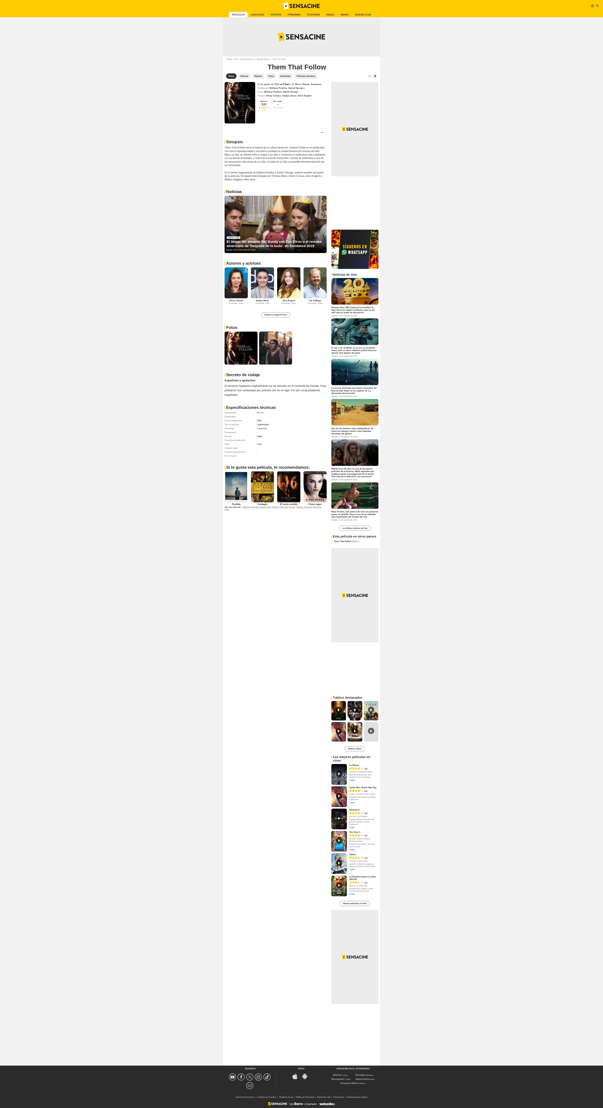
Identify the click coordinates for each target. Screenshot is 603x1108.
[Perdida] (236, 486)
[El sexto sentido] (288, 486)
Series (344, 14)
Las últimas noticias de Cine (354, 528)
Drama (306, 84)
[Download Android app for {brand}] (306, 1076)
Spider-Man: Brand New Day (362, 787)
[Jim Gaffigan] (315, 282)
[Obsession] (339, 819)
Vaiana (352, 854)
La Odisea (354, 765)
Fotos (231, 327)
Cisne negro (315, 504)
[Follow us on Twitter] (250, 1077)
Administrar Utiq (324, 1097)
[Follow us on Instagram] (259, 1077)
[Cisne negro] (315, 486)
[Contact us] (250, 1085)
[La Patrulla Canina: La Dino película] (339, 886)
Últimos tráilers (355, 749)
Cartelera (257, 14)
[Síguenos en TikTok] (267, 1077)
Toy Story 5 (354, 832)
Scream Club (363, 14)
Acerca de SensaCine (245, 1097)
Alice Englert (305, 95)
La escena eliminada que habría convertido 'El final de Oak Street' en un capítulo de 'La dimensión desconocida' (353, 390)
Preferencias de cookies (357, 1097)
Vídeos (330, 14)
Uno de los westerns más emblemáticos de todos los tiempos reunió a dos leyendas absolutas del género (352, 431)
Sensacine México (349, 1083)
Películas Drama (263, 59)
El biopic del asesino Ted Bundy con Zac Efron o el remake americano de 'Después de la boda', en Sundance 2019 (274, 244)
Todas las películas (247, 59)
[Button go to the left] (370, 76)
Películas (238, 14)
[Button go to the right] (375, 76)
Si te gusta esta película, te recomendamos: (268, 467)
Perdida (236, 504)
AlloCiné (337, 1075)
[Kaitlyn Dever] (262, 282)
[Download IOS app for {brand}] (296, 1076)
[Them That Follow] (240, 102)
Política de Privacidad (305, 1097)
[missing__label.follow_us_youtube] (233, 1077)
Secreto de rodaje (243, 374)
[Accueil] (301, 6)
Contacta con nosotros (266, 1097)
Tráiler (352, 780)
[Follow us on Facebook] (242, 1077)
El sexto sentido (289, 504)
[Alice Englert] (288, 282)
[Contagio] (262, 486)
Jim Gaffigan (315, 300)
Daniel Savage (296, 88)
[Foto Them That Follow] (241, 348)
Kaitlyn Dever (289, 95)
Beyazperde (337, 1079)
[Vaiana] (339, 863)
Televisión (313, 14)
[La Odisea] (339, 774)
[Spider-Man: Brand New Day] (339, 796)
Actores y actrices (243, 263)
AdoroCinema (362, 1079)
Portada (229, 59)
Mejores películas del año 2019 (257, 507)
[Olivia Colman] (236, 282)
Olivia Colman (273, 95)
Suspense (316, 84)
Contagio (262, 504)
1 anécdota (262, 428)
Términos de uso (286, 1097)
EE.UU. (260, 413)
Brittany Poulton (278, 88)
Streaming (294, 14)
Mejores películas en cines (355, 903)
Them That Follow (346, 541)
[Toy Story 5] (339, 841)
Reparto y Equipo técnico (275, 315)
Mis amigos (278, 101)
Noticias (276, 14)
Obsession (354, 810)
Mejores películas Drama (283, 507)
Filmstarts (360, 1075)
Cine (236, 59)
